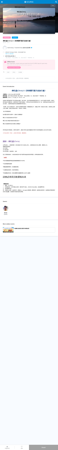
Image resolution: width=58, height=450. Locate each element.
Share (53, 5)
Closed (43, 447)
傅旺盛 (14, 72)
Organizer (7, 448)
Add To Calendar (9, 53)
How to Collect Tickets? (14, 67)
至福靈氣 (20, 72)
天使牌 (8, 72)
